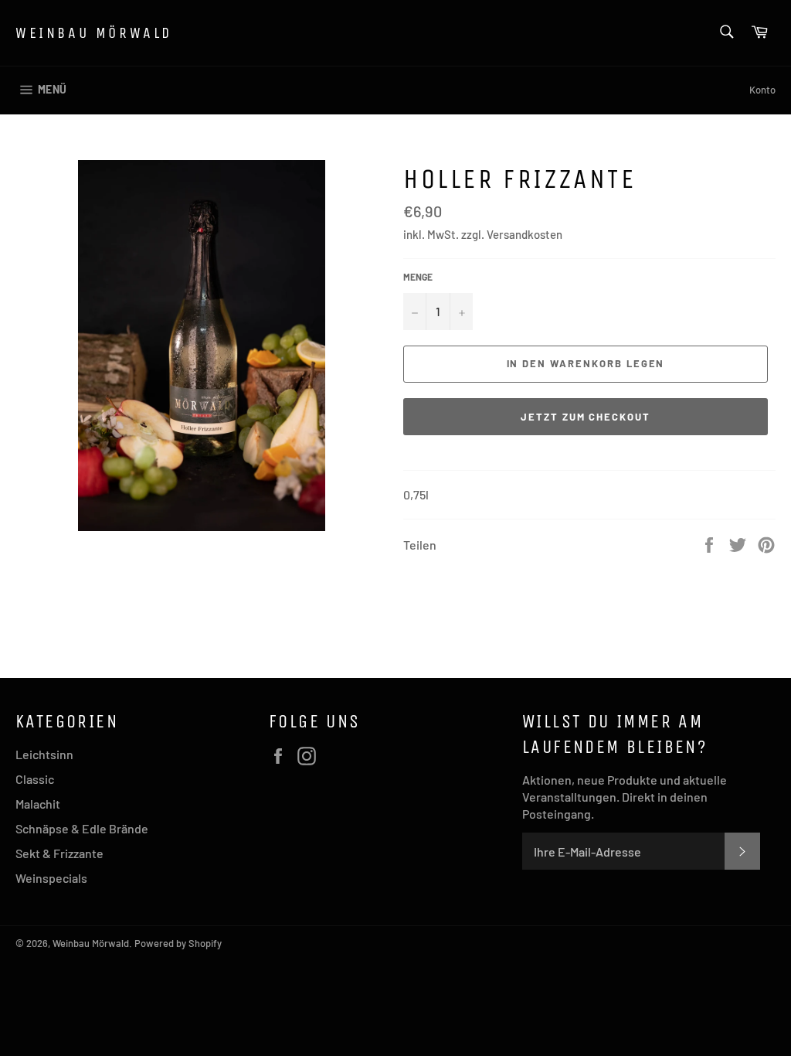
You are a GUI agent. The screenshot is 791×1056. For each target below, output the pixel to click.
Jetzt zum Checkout (585, 416)
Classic (34, 779)
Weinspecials (51, 877)
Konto (762, 89)
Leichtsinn (44, 754)
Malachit (37, 803)
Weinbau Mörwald (93, 33)
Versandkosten (524, 234)
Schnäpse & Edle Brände (81, 828)
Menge (418, 276)
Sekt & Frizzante (59, 853)
